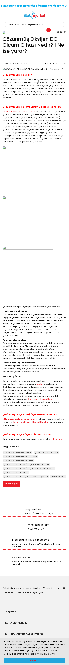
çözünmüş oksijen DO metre (17, 452)
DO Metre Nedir (58, 476)
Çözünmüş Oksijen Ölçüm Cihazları (30, 422)
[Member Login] (4, 32)
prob (39, 384)
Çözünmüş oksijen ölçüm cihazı (19, 111)
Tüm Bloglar (11, 483)
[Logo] (34, 15)
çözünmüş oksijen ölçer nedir (18, 460)
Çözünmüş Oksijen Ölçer (40, 399)
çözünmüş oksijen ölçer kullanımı (20, 456)
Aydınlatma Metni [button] (46, 653)
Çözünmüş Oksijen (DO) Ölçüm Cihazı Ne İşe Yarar (28, 468)
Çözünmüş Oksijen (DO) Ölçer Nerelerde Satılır (26, 464)
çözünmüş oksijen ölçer (47, 452)
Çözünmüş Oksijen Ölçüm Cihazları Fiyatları (25, 476)
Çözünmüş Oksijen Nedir (15, 472)
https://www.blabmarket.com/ (20, 419)
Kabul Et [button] (34, 660)
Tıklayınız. (58, 439)
